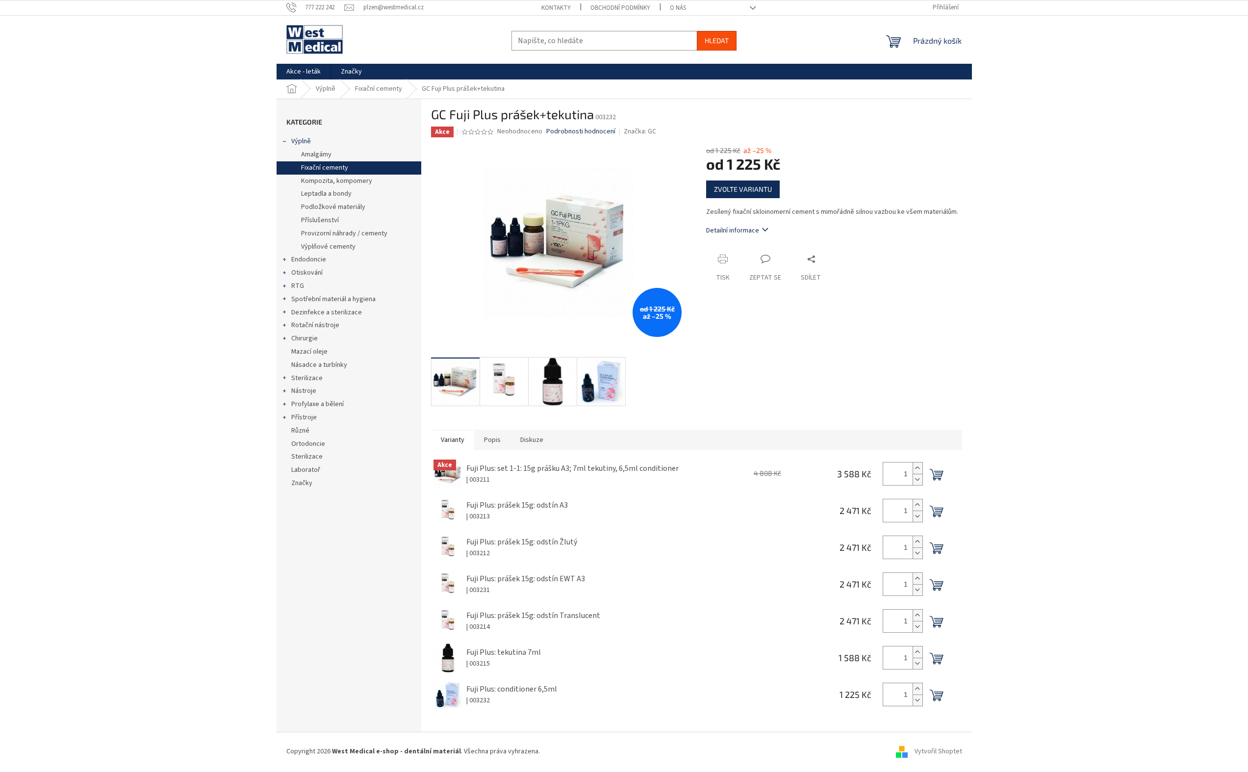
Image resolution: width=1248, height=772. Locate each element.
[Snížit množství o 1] (917, 479)
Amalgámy (316, 154)
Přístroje (304, 417)
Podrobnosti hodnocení (580, 131)
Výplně (301, 141)
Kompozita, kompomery (336, 181)
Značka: (640, 131)
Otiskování (307, 273)
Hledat (717, 40)
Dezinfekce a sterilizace (326, 312)
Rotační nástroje (315, 325)
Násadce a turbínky (319, 365)
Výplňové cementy (328, 247)
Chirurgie (304, 338)
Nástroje (303, 391)
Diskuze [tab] (531, 440)
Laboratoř (305, 470)
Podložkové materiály (333, 207)
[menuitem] (304, 71)
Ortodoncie (308, 444)
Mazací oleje (309, 352)
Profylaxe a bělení (317, 404)
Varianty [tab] (452, 440)
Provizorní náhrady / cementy (344, 233)
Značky (301, 483)
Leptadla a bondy (326, 194)
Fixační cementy (324, 168)
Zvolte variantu (743, 189)
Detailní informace (732, 230)
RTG (297, 286)
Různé (300, 431)
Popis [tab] (492, 440)
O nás (678, 7)
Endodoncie (308, 259)
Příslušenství (320, 220)
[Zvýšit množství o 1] (917, 468)
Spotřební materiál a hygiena (333, 299)
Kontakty (556, 7)
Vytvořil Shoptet (938, 752)
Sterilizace (307, 378)
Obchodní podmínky (620, 7)
